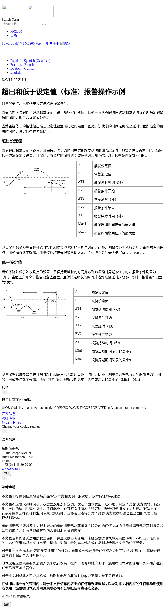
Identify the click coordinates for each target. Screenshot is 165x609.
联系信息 (8, 414)
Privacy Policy (11, 422)
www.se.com (11, 468)
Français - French (22, 64)
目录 (13, 35)
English (15, 72)
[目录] (3, 49)
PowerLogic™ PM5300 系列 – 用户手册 (31, 43)
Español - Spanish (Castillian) (30, 61)
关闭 (6, 473)
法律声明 (8, 418)
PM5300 (16, 31)
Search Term (10, 19)
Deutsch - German (22, 68)
